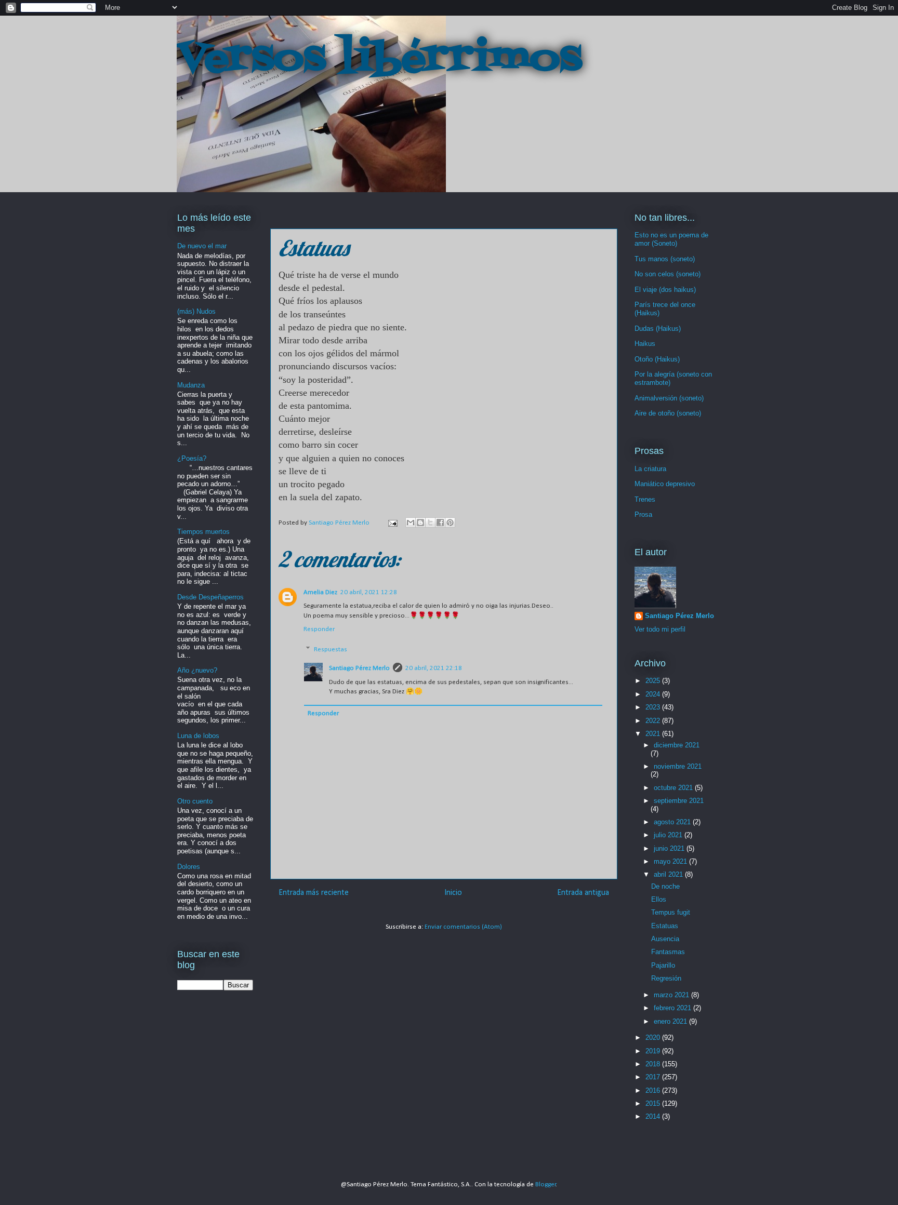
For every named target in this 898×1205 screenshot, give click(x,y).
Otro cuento (195, 801)
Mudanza (191, 385)
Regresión (666, 978)
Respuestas (330, 649)
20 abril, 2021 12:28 (368, 592)
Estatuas (664, 926)
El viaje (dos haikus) (665, 289)
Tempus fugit (670, 912)
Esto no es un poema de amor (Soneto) (671, 239)
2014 (653, 1116)
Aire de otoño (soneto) (668, 413)
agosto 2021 (673, 822)
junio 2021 (670, 848)
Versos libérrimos (379, 59)
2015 (653, 1103)
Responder (319, 629)
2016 (653, 1090)
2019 (653, 1051)
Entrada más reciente (314, 893)
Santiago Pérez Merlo (359, 668)
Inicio (453, 893)
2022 (653, 721)
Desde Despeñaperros (210, 597)
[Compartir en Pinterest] (450, 522)
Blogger (545, 1184)
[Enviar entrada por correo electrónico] (392, 522)
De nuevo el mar (202, 246)
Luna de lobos (198, 736)
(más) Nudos (196, 311)
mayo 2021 (671, 861)
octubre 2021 (674, 788)
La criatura (650, 469)
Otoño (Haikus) (657, 359)
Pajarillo (663, 965)
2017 (653, 1077)
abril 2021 (669, 874)
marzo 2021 (672, 995)
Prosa (643, 514)
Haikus (645, 343)
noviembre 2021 (678, 766)
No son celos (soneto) (668, 274)
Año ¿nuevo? (197, 670)
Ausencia (665, 939)
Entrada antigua (583, 893)
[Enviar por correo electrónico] (410, 522)
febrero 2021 (673, 1008)
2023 (653, 707)
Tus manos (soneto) (665, 259)
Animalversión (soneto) (669, 398)
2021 (653, 734)
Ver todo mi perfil (660, 629)
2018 (653, 1064)
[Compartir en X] (430, 522)
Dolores (188, 867)
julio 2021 (669, 835)
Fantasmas (668, 952)
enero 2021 (671, 1021)
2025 (653, 681)
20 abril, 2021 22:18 (433, 668)
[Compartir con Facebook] (440, 522)
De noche (665, 886)
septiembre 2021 (679, 801)
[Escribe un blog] (420, 522)
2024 (653, 694)
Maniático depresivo (665, 484)
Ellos (658, 899)
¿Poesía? (191, 458)
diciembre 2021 (676, 745)
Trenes (645, 499)
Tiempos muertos (203, 531)
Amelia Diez (320, 592)
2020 (653, 1037)
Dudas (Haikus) (658, 328)
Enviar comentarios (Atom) (463, 926)
